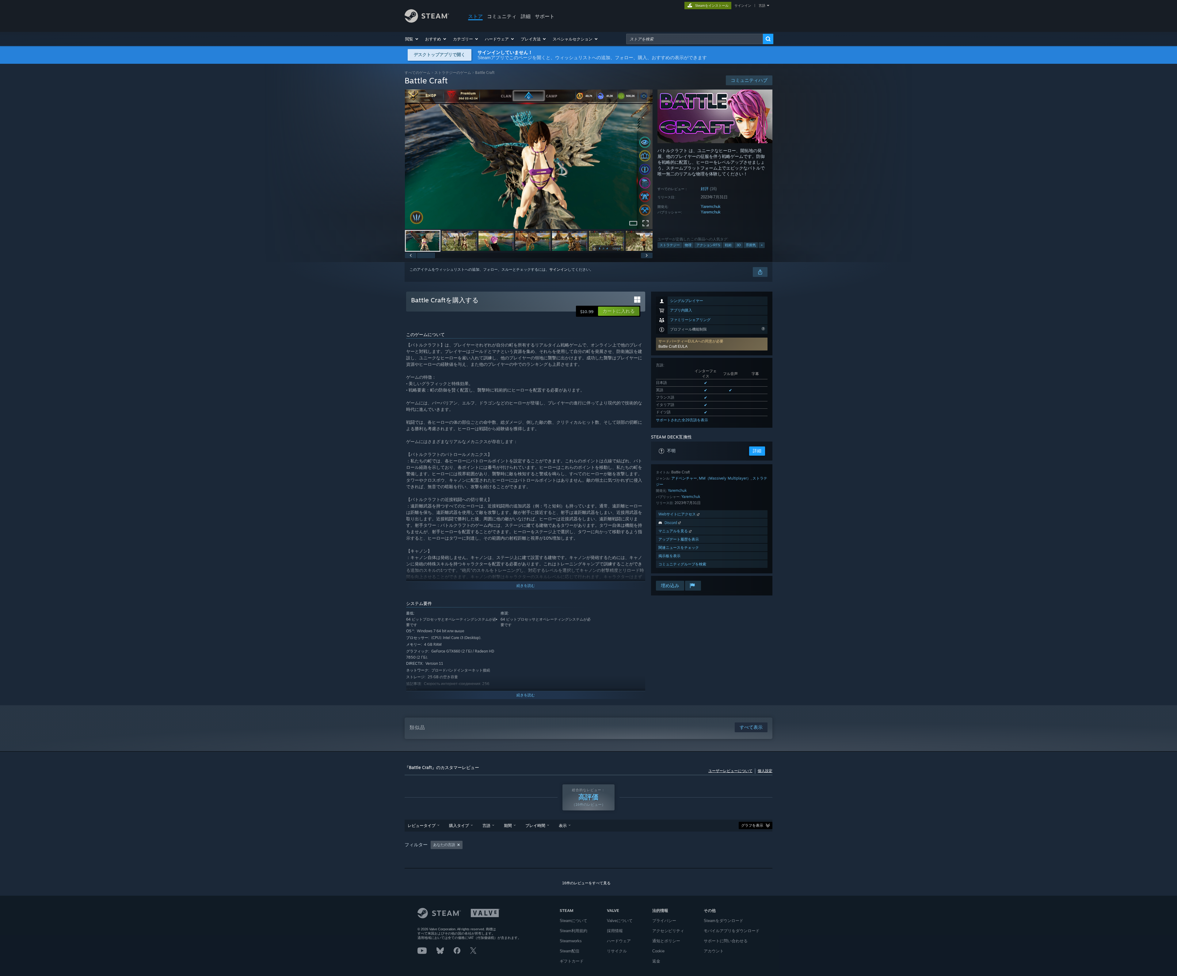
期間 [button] (508, 825)
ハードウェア (619, 941)
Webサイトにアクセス (677, 514)
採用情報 (615, 930)
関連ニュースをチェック (678, 547)
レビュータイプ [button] (422, 825)
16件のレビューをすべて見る (586, 883)
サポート (544, 16)
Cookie (658, 951)
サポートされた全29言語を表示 (682, 420)
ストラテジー (670, 245)
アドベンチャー (684, 478)
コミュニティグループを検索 (682, 564)
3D (739, 245)
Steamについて (573, 920)
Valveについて (620, 920)
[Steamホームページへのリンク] (427, 21)
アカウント (714, 951)
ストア (475, 16)
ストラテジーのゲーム (452, 72)
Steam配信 (569, 951)
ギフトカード (572, 961)
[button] (412, 39)
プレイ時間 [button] (535, 825)
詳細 (526, 16)
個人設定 (765, 771)
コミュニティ (501, 16)
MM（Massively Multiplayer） (725, 478)
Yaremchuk (711, 206)
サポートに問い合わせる (726, 941)
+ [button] (762, 245)
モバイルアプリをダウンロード (732, 930)
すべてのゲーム (417, 72)
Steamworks (571, 941)
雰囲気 (751, 245)
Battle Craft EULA (673, 346)
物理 (688, 245)
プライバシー (664, 920)
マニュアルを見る (673, 531)
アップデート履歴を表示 (678, 539)
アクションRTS (708, 245)
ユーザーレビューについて (730, 771)
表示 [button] (563, 825)
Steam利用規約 (573, 930)
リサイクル (617, 951)
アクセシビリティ (668, 930)
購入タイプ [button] (459, 825)
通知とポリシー (666, 941)
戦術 (728, 245)
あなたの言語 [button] (444, 845)
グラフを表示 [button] (752, 825)
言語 (762, 5)
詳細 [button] (757, 450)
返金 (656, 961)
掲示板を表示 (669, 555)
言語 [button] (486, 825)
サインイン (742, 5)
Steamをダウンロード (723, 920)
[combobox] (694, 39)
